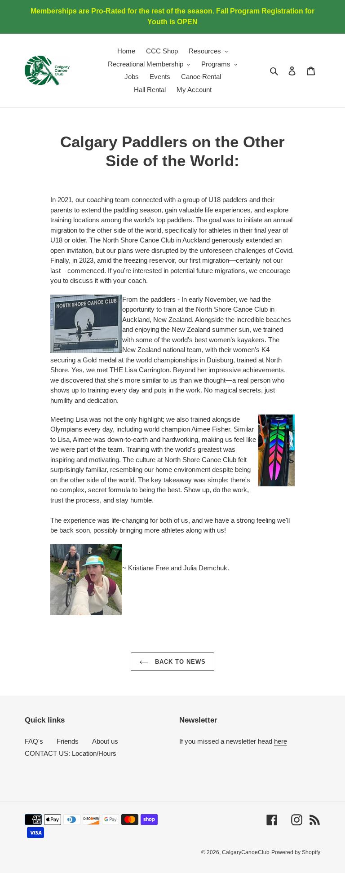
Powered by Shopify (295, 852)
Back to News (179, 661)
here (280, 741)
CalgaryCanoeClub (246, 852)
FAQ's (34, 741)
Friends (68, 741)
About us (105, 741)
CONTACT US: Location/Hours (70, 753)
